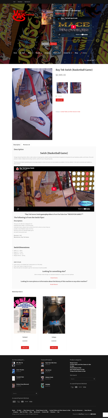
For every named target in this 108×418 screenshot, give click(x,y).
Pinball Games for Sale (75, 367)
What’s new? (57, 53)
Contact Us (67, 53)
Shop (29, 53)
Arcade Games (54, 278)
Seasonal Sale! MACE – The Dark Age (67, 10)
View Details (45, 44)
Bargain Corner (74, 362)
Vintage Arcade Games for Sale (78, 371)
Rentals (38, 53)
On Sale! (22, 53)
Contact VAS (45, 412)
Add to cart (53, 44)
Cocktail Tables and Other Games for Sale (70, 111)
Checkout (20, 1)
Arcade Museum (54, 284)
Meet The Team (24, 412)
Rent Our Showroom (77, 410)
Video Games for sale (28, 410)
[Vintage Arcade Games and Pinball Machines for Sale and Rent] (23, 16)
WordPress (81, 414)
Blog (31, 412)
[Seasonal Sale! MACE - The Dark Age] (47, 24)
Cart (14, 1)
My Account (27, 1)
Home (15, 53)
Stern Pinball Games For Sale (77, 369)
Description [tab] (16, 145)
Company (47, 53)
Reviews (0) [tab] (26, 145)
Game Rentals (88, 410)
